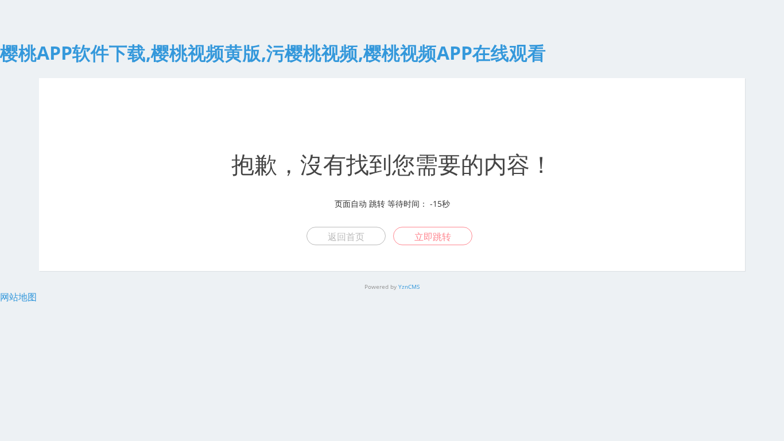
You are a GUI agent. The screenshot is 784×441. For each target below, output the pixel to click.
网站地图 (18, 297)
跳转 (377, 203)
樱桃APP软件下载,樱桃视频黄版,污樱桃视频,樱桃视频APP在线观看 (273, 52)
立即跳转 (432, 236)
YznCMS (409, 287)
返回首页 (346, 236)
